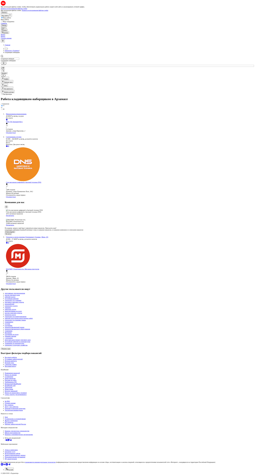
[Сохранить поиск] (3, 68)
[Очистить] (3, 63)
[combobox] (10, 59)
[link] (4, 30)
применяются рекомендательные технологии (40, 462)
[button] (3, 35)
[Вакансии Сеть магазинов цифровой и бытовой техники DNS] (129, 164)
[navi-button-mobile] (3, 40)
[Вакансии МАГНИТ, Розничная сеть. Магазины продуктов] (129, 256)
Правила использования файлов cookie (35, 10)
